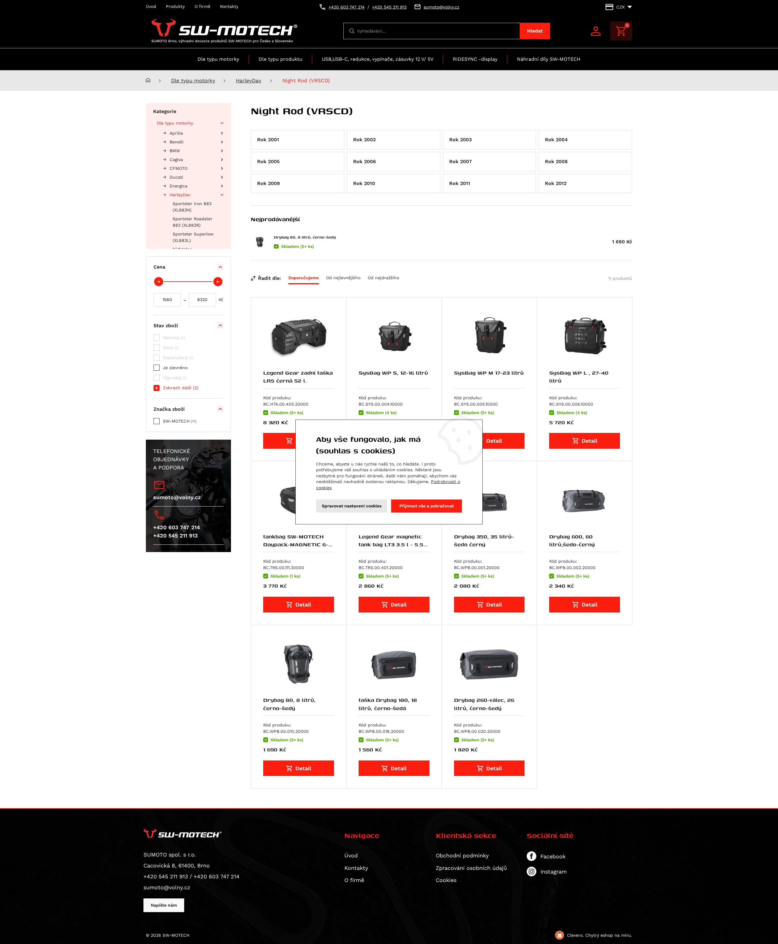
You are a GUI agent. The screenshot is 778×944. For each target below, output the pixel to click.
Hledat (535, 31)
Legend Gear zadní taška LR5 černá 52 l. (298, 377)
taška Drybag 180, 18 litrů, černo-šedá (388, 704)
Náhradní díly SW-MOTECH (548, 59)
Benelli (177, 141)
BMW (175, 150)
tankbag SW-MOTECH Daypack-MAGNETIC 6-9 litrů (297, 544)
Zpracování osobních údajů (471, 868)
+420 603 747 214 (176, 527)
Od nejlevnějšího (343, 277)
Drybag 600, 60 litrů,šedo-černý (572, 540)
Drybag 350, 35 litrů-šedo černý (484, 540)
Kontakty (229, 6)
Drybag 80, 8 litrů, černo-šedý (305, 237)
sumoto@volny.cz (177, 497)
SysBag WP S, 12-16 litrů (393, 373)
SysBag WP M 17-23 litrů (489, 373)
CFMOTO (179, 168)
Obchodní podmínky (462, 855)
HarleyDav (248, 81)
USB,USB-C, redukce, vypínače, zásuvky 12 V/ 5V (377, 59)
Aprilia (176, 133)
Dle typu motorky (218, 59)
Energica (179, 186)
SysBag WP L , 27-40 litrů (578, 377)
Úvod (151, 6)
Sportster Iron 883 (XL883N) (192, 206)
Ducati (176, 177)
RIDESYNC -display (475, 59)
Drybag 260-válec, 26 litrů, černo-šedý (484, 704)
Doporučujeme (303, 277)
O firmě (202, 6)
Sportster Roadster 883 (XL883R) (192, 222)
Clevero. (575, 935)
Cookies (446, 880)
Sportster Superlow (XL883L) (193, 237)
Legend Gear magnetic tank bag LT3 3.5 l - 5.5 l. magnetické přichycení (394, 544)
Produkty (175, 6)
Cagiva (176, 159)
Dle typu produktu (280, 59)
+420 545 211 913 (175, 535)
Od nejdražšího (383, 277)
